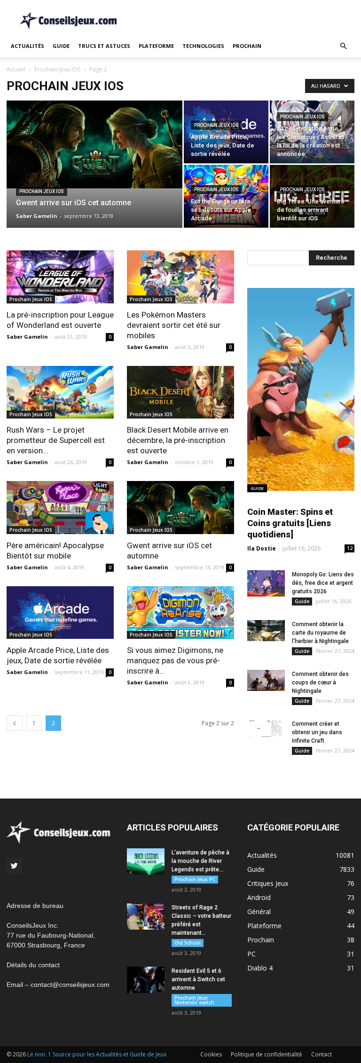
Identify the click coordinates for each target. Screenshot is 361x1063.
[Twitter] (14, 866)
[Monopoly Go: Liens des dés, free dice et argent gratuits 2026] (266, 583)
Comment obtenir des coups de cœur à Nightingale (320, 682)
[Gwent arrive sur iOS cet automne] (94, 144)
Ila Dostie (261, 548)
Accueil (16, 69)
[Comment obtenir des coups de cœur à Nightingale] (266, 680)
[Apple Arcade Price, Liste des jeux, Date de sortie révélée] (226, 132)
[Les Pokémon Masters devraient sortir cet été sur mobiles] (180, 276)
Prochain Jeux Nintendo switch (194, 1000)
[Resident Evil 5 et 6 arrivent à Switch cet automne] (146, 980)
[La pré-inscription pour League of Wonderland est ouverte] (60, 276)
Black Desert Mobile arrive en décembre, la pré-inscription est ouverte (177, 440)
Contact (321, 1054)
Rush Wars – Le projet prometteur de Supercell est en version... (56, 440)
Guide (61, 45)
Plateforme (156, 45)
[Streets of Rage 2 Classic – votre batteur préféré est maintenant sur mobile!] (146, 916)
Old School (187, 942)
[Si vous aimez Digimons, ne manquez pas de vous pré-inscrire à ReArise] (180, 612)
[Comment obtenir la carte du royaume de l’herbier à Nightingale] (266, 630)
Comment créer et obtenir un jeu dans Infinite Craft (317, 732)
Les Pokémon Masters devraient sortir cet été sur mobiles (173, 325)
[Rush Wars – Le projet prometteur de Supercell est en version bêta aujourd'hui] (60, 392)
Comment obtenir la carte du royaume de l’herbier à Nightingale (320, 632)
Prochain (247, 45)
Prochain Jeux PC (194, 879)
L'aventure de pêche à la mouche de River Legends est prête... (200, 861)
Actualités (27, 45)
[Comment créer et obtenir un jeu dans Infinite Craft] (266, 728)
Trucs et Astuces (104, 45)
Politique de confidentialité (266, 1054)
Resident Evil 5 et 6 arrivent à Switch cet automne (198, 979)
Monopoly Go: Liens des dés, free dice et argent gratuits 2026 (323, 583)
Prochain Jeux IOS (57, 69)
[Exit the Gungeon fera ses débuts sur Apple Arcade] (226, 196)
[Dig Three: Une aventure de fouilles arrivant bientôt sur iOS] (312, 196)
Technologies (203, 45)
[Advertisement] (244, 21)
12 (350, 548)
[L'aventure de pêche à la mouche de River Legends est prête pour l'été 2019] (146, 861)
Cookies (211, 1054)
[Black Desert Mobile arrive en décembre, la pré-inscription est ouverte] (180, 392)
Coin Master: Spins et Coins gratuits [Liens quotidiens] (290, 523)
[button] (343, 46)
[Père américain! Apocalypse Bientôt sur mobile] (60, 507)
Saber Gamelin (36, 215)
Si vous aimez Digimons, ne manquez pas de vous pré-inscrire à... (175, 660)
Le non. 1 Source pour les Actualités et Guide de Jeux (96, 1054)
